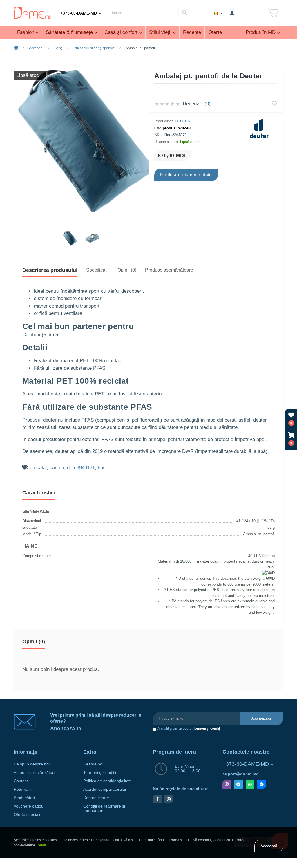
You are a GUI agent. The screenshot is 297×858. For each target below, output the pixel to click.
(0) (207, 103)
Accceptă (268, 845)
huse (103, 467)
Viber (226, 784)
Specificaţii (97, 270)
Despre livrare (96, 798)
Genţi (58, 48)
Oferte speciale (27, 814)
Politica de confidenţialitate (107, 781)
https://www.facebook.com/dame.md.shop (157, 799)
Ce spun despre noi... (33, 764)
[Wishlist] (274, 103)
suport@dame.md (240, 774)
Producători (24, 798)
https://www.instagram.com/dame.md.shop (168, 799)
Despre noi (93, 764)
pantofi (57, 467)
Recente (192, 32)
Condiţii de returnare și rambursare (104, 808)
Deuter (182, 121)
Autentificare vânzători (34, 772)
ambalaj (38, 467)
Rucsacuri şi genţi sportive (94, 48)
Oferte (215, 32)
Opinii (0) (126, 270)
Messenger (261, 784)
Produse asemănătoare (169, 270)
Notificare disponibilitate (186, 174)
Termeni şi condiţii (207, 729)
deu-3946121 (81, 467)
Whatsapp (250, 784)
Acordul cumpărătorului (104, 789)
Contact (21, 781)
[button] (291, 439)
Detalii (42, 845)
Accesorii (36, 48)
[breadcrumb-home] (16, 48)
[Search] (184, 13)
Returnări (22, 789)
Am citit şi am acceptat (189, 729)
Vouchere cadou (29, 806)
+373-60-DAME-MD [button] (246, 764)
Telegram (238, 784)
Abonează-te (261, 718)
